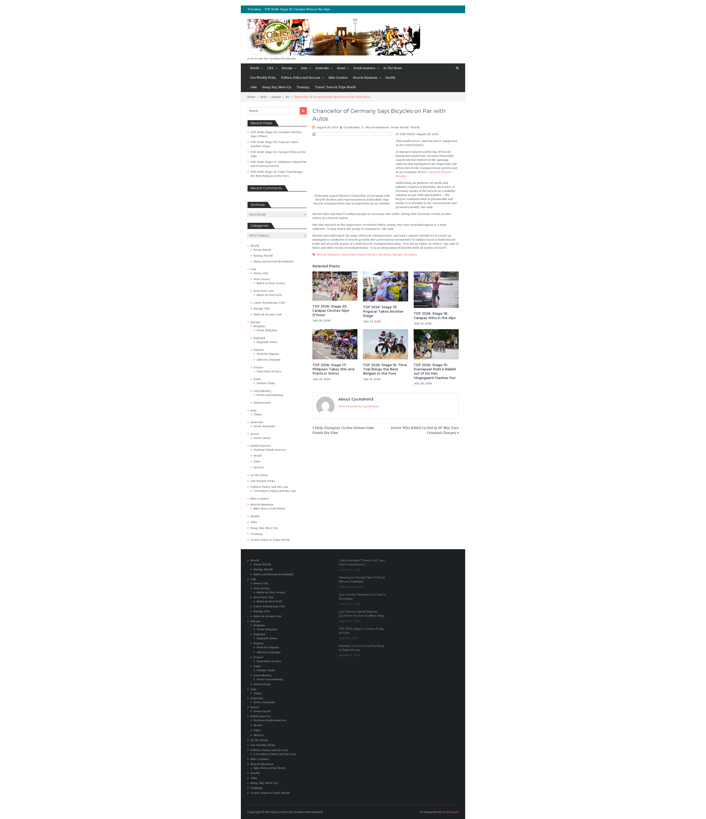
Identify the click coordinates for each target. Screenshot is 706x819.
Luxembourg (262, 391)
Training (303, 87)
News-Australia (264, 426)
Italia (257, 379)
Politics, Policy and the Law (300, 77)
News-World (400, 127)
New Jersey (262, 279)
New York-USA (264, 291)
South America (364, 68)
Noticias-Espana (268, 353)
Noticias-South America (270, 449)
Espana (258, 349)
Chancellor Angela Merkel (359, 254)
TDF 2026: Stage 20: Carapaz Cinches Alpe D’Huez (330, 310)
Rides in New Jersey (271, 283)
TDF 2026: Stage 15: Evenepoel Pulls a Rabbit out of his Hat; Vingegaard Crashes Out (435, 371)
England (259, 338)
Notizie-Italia (266, 383)
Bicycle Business (365, 77)
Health (390, 77)
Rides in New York (269, 295)
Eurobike (385, 254)
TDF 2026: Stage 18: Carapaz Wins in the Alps (297, 9)
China (257, 414)
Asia (304, 68)
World (254, 68)
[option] (319, 9)
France (258, 367)
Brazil (258, 455)
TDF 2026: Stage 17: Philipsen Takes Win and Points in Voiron (333, 369)
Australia (322, 68)
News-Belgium (267, 330)
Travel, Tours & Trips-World (335, 87)
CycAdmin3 (351, 127)
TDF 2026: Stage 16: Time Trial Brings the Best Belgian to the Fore (385, 369)
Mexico (259, 467)
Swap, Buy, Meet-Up (276, 87)
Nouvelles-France (269, 371)
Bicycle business (328, 254)
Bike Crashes (338, 77)
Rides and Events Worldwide (273, 261)
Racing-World (263, 255)
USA (270, 68)
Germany (410, 254)
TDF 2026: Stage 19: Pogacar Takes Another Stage (383, 311)
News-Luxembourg (270, 395)
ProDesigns (451, 812)
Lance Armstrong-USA (269, 302)
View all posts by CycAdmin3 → (360, 406)
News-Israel (262, 438)
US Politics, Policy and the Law (275, 491)
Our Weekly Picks (263, 77)
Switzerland (262, 402)
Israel (341, 68)
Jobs (253, 87)
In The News (393, 68)
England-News (267, 342)
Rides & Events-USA (268, 314)
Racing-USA (262, 308)
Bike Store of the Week (269, 508)
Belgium (259, 326)
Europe (287, 68)
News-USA (261, 273)
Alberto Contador (269, 359)
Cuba (257, 461)
